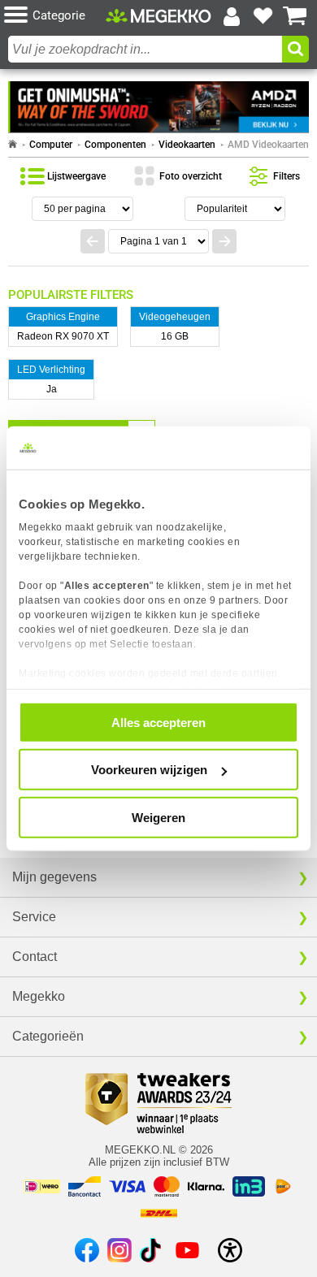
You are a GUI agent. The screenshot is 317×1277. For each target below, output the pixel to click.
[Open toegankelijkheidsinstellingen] (230, 1250)
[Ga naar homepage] (12, 144)
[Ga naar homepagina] (158, 16)
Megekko (38, 996)
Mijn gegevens (54, 877)
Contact (34, 956)
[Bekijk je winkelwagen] (295, 16)
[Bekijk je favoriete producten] (263, 16)
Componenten (115, 144)
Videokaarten (186, 144)
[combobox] (145, 49)
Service (34, 917)
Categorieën (48, 1036)
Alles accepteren (158, 722)
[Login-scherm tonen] (231, 16)
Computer (50, 144)
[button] (55, 16)
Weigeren (158, 817)
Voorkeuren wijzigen (149, 770)
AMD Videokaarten (268, 144)
